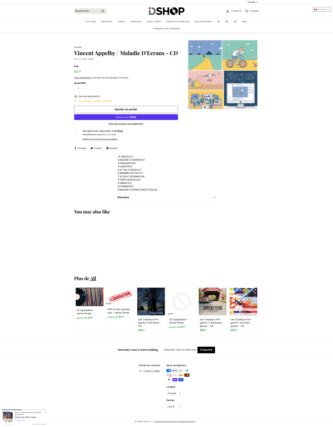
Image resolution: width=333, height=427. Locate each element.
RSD (244, 21)
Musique (107, 21)
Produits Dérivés (178, 21)
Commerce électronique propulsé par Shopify (175, 421)
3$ (226, 21)
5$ (235, 21)
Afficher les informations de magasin (100, 139)
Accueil (91, 21)
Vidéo (121, 21)
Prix (76, 66)
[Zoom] (223, 75)
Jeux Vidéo (154, 21)
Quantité (79, 83)
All (93, 278)
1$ (218, 21)
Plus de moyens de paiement (126, 123)
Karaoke (136, 21)
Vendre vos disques (166, 28)
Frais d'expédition (83, 77)
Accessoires (203, 21)
